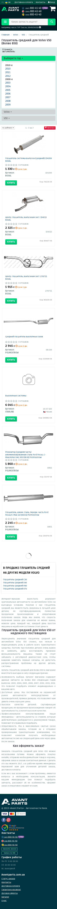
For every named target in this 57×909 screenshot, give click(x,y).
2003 (8, 82)
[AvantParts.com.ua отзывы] (12, 827)
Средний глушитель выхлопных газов (24, 336)
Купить (11, 183)
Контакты (40, 2)
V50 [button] (6, 118)
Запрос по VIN (9, 853)
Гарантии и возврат (11, 889)
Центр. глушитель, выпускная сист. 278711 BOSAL (26, 277)
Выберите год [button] (12, 58)
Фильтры (51, 128)
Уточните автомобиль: (8, 50)
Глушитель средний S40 (15, 582)
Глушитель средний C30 (15, 579)
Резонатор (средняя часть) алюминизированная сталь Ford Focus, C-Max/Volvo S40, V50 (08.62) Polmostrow (25, 455)
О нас (4, 900)
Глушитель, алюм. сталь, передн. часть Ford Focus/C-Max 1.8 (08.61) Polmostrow (26, 513)
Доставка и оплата (23, 2)
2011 (8, 72)
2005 (7, 90)
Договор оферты (9, 893)
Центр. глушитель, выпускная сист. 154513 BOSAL (26, 218)
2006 (8, 93)
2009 (8, 104)
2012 (8, 76)
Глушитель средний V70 (15, 589)
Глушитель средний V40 (15, 585)
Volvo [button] (7, 111)
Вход (52, 2)
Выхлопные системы (15, 395)
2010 (8, 68)
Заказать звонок (10, 849)
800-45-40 (33, 8)
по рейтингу (7, 128)
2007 (8, 97)
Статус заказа (8, 878)
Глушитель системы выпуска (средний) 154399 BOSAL (28, 159)
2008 (8, 101)
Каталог (5, 897)
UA (9, 2)
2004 (8, 86)
